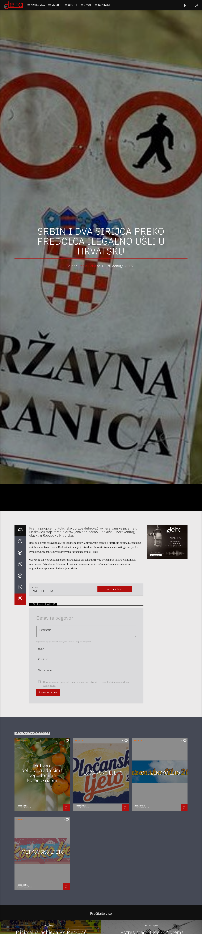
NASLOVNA (38, 5)
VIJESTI (57, 5)
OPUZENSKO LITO (160, 807)
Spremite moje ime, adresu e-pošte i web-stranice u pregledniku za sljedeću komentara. (86, 716)
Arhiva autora (114, 623)
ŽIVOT (88, 5)
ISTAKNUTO (22, 774)
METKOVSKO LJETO (43, 886)
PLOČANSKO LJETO (102, 807)
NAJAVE (20, 853)
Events (79, 774)
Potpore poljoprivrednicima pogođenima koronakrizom (42, 806)
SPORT (72, 5)
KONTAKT (104, 5)
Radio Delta (87, 281)
